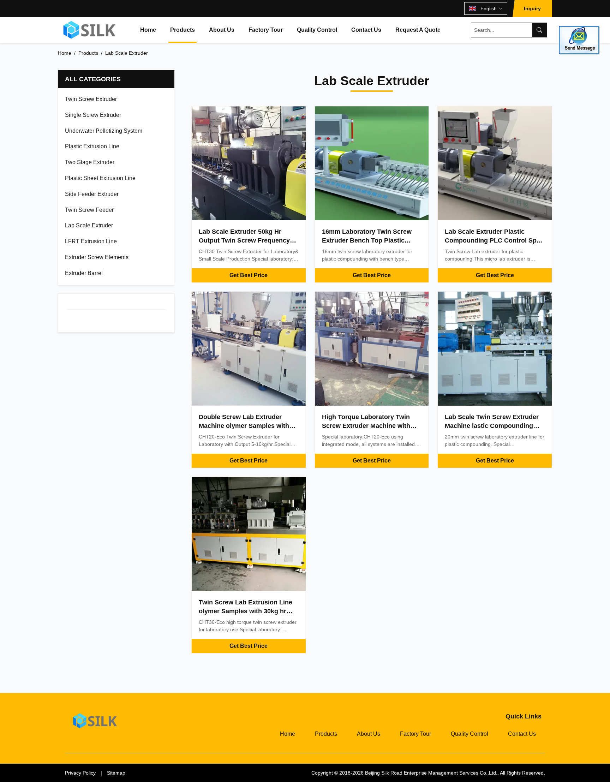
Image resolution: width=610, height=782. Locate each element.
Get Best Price (248, 275)
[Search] (539, 30)
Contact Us (366, 30)
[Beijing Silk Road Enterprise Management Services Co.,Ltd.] (90, 30)
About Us (221, 30)
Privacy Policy (80, 773)
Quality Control (317, 30)
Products (182, 30)
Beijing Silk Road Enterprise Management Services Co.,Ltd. (431, 773)
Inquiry (532, 8)
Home (148, 30)
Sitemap (116, 773)
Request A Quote (418, 30)
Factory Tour (266, 30)
